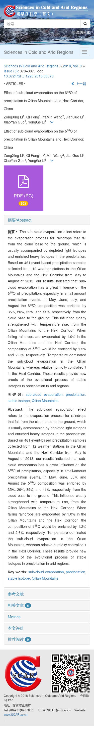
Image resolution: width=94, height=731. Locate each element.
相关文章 (18, 605)
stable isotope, (20, 400)
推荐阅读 (18, 639)
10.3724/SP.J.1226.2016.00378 (29, 75)
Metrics (14, 617)
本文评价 (16, 628)
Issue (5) (11, 70)
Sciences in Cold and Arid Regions (38, 52)
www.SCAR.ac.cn (16, 714)
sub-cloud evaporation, (46, 394)
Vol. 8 (77, 65)
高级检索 (83, 32)
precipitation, (76, 394)
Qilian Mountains (45, 400)
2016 (67, 65)
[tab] (47, 220)
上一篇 (80, 83)
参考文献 (16, 594)
